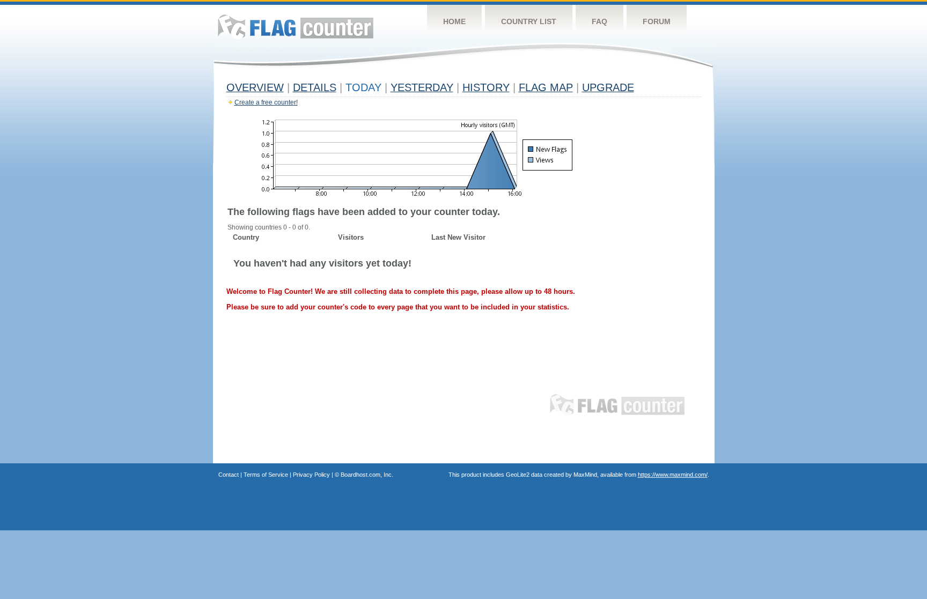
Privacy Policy (311, 474)
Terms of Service (266, 474)
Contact (228, 474)
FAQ (599, 21)
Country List (528, 21)
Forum (657, 21)
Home (454, 21)
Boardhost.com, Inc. (367, 474)
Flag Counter (295, 26)
